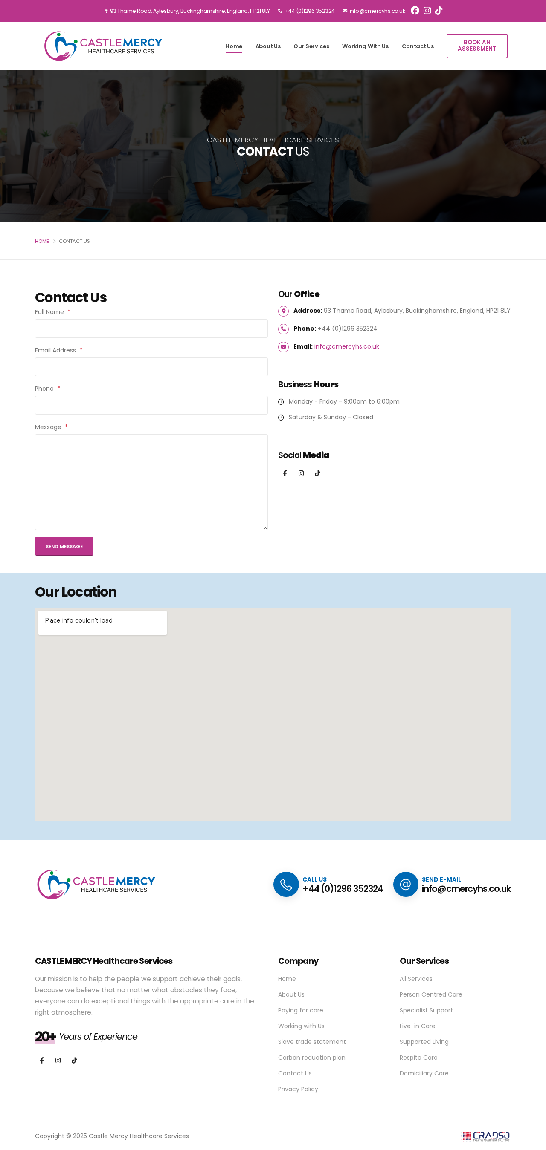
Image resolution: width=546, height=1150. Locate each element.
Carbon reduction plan (312, 1057)
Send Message (64, 546)
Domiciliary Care (424, 1073)
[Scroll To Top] (531, 1140)
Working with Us (365, 46)
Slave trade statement (312, 1042)
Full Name (52, 312)
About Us (268, 46)
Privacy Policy (298, 1089)
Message (51, 427)
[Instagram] (301, 474)
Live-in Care (418, 1026)
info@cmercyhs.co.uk (377, 10)
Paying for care (300, 1010)
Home (233, 46)
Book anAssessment (477, 45)
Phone (47, 388)
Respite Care (419, 1057)
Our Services (311, 46)
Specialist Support (426, 1010)
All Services (416, 978)
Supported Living (424, 1042)
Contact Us (418, 46)
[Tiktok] (318, 474)
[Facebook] (285, 474)
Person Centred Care (431, 994)
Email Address (58, 350)
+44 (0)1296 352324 (309, 10)
